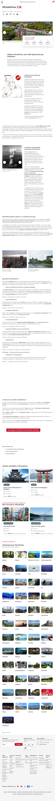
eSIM (26, 761)
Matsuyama (5, 643)
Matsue (30, 629)
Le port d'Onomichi (10, 453)
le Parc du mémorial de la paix (12, 226)
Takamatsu (18, 698)
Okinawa (44, 670)
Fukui (4, 574)
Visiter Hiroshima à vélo (11, 451)
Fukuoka (18, 574)
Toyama (30, 711)
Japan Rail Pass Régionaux (18, 762)
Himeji (17, 587)
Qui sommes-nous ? (5, 760)
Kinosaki (43, 601)
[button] (4, 32)
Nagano (43, 643)
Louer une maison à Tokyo (34, 760)
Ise (42, 587)
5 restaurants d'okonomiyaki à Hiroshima (19, 352)
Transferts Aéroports (20, 766)
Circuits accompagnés (12, 763)
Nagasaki (26, 203)
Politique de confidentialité (39, 792)
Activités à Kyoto (42, 762)
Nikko (4, 670)
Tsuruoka (44, 711)
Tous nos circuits (11, 760)
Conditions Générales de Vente (24, 792)
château (12, 313)
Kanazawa (31, 601)
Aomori (4, 560)
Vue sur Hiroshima (6, 270)
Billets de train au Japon (20, 759)
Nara (29, 656)
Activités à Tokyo (42, 760)
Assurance (48, 792)
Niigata (43, 656)
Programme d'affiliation (4, 767)
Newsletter (4, 764)
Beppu (17, 560)
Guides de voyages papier (49, 767)
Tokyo (4, 711)
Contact (5, 792)
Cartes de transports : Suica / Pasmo (20, 764)
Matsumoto (44, 629)
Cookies (14, 794)
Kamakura (18, 601)
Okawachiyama (20, 670)
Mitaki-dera (31, 322)
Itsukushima (27, 113)
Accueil (3, 732)
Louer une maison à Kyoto (34, 763)
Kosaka (17, 615)
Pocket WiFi (27, 762)
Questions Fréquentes (4, 776)
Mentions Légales (12, 792)
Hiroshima (6, 484)
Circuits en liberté (8, 523)
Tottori (17, 711)
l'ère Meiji (32, 118)
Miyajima (34, 484)
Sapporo (17, 684)
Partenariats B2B (5, 769)
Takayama (31, 698)
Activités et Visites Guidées (42, 758)
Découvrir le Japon (48, 760)
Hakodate (44, 574)
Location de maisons (34, 757)
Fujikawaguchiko (46, 560)
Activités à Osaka (42, 764)
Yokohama (5, 725)
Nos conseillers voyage (12, 771)
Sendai (30, 684)
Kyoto (17, 629)
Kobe (3, 615)
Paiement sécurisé (38, 794)
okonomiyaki (6, 344)
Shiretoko (44, 684)
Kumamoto (44, 615)
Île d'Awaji (31, 587)
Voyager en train (49, 764)
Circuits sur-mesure (12, 768)
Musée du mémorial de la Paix (34, 291)
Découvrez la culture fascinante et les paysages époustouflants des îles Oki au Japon (34, 560)
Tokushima (44, 698)
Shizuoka (5, 698)
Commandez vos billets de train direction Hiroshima (23, 430)
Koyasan (30, 615)
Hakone (4, 587)
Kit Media (4, 771)
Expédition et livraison (4, 779)
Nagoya (17, 656)
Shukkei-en (23, 302)
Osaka (4, 684)
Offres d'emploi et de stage (5, 773)
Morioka (30, 643)
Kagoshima (5, 601)
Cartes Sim (27, 759)
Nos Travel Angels (33, 770)
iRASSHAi (4, 781)
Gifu (29, 574)
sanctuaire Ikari (28, 234)
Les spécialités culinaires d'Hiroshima (15, 449)
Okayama (31, 670)
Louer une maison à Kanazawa (34, 766)
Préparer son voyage (48, 763)
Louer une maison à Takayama (34, 768)
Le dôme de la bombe (33, 270)
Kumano (4, 629)
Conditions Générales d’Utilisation (25, 794)
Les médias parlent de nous (5, 763)
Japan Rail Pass (18, 757)
